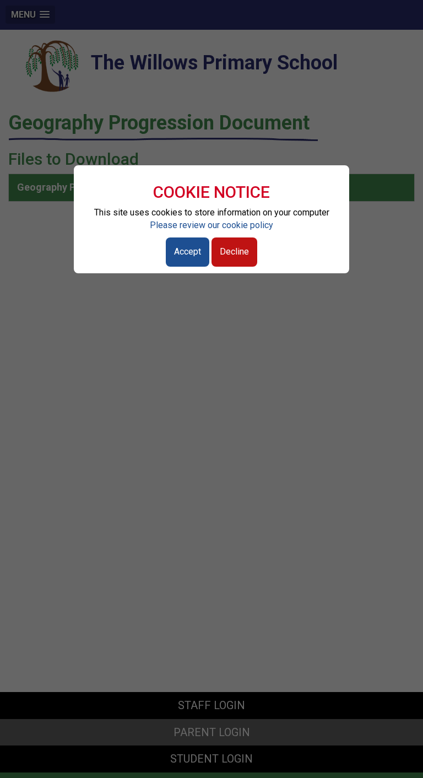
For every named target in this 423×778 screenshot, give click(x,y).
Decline (234, 251)
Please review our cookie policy (211, 225)
